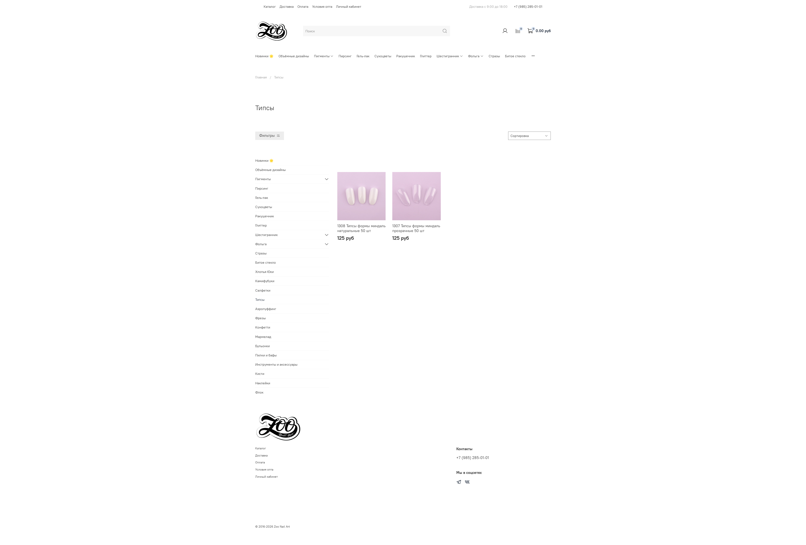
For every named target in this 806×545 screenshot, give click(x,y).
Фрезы (260, 318)
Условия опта (322, 6)
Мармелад (263, 337)
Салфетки (262, 290)
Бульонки (262, 346)
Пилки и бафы (266, 355)
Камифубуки (264, 281)
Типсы (259, 299)
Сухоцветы (382, 56)
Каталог (270, 6)
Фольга (473, 56)
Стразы (494, 56)
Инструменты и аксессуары (276, 364)
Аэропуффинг (265, 309)
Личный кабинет (348, 6)
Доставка (287, 6)
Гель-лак (363, 56)
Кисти (259, 374)
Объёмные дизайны (294, 56)
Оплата (302, 6)
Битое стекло (515, 56)
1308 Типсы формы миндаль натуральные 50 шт (361, 228)
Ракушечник (405, 56)
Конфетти (262, 327)
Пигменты (322, 56)
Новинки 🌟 (264, 56)
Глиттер (426, 56)
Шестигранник (448, 56)
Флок (259, 392)
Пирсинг (345, 56)
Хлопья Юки (264, 272)
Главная (261, 77)
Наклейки (262, 383)
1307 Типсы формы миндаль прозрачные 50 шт (416, 228)
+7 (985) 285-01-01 (528, 6)
